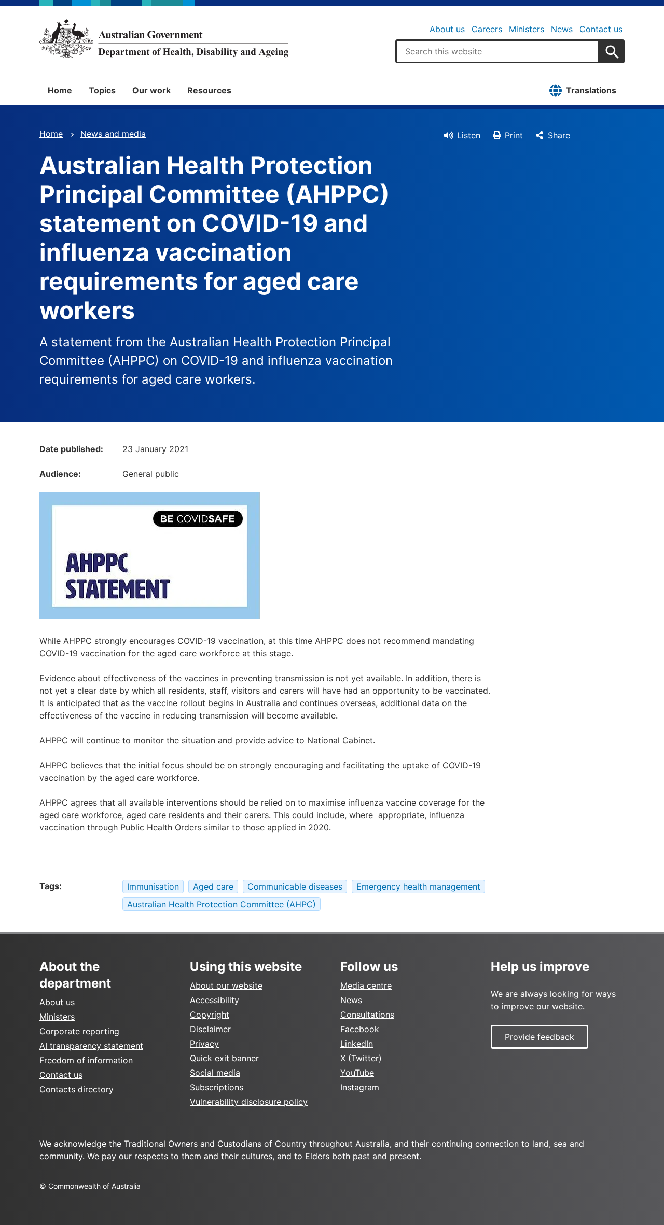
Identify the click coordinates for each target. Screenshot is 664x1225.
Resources (209, 90)
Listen (468, 135)
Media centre (366, 985)
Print (514, 135)
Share (559, 135)
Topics (102, 90)
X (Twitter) (361, 1058)
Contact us (600, 29)
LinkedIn (356, 1043)
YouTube (357, 1072)
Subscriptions (216, 1087)
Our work (151, 90)
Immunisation (153, 886)
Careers (487, 29)
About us (447, 29)
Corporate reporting (79, 1031)
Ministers (526, 29)
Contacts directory (76, 1089)
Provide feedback (539, 1037)
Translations (591, 90)
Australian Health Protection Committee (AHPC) (221, 904)
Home (60, 90)
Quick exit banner (224, 1058)
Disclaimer (210, 1029)
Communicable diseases (294, 886)
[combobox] (497, 51)
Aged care (213, 886)
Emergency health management (418, 886)
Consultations (367, 1014)
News (562, 29)
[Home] (163, 38)
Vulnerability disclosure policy (249, 1101)
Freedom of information (86, 1060)
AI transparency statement (91, 1045)
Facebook (359, 1029)
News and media (113, 134)
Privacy (204, 1043)
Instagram (359, 1087)
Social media (215, 1072)
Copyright (209, 1014)
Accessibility (214, 1000)
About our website (226, 985)
